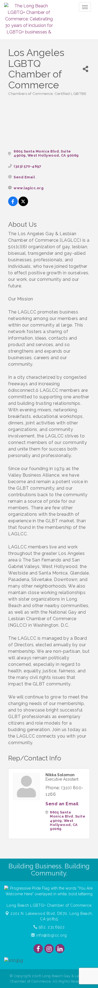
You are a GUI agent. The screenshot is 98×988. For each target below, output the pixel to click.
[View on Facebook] (13, 204)
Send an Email (62, 803)
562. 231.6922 (51, 927)
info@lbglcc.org (51, 935)
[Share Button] (85, 69)
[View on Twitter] (23, 204)
